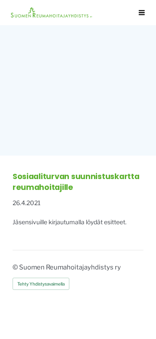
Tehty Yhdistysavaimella (41, 283)
